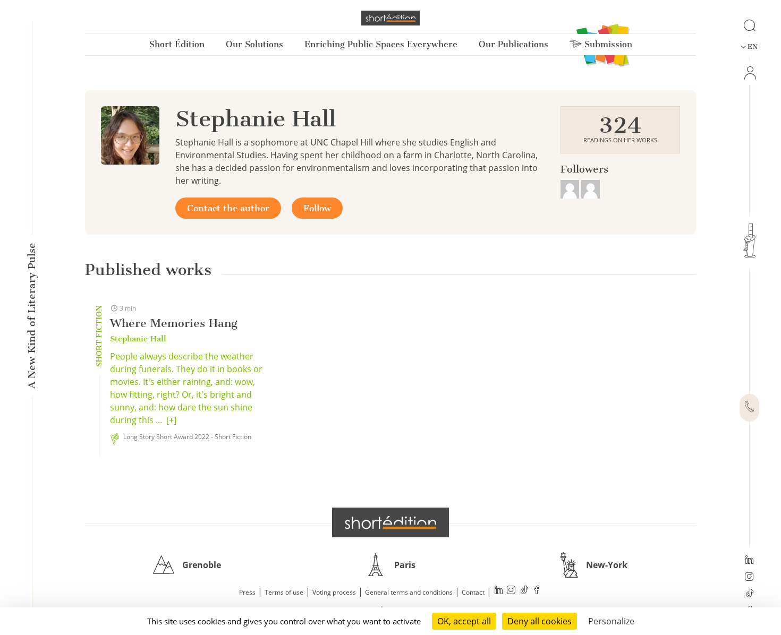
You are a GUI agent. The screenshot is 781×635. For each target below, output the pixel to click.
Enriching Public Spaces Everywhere (380, 44)
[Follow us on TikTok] (749, 594)
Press (247, 592)
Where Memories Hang (173, 323)
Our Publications (513, 44)
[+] (171, 420)
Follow (317, 208)
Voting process (334, 592)
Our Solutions (254, 44)
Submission (607, 44)
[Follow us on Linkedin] (749, 560)
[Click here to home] (390, 522)
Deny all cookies (539, 621)
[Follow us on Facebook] (537, 591)
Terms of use (284, 592)
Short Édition (177, 44)
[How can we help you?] (749, 407)
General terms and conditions (409, 592)
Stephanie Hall (138, 339)
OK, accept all (464, 621)
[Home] (390, 18)
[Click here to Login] (749, 73)
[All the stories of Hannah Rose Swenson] (590, 188)
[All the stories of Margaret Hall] (571, 188)
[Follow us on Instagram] (749, 577)
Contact (473, 592)
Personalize (611, 621)
